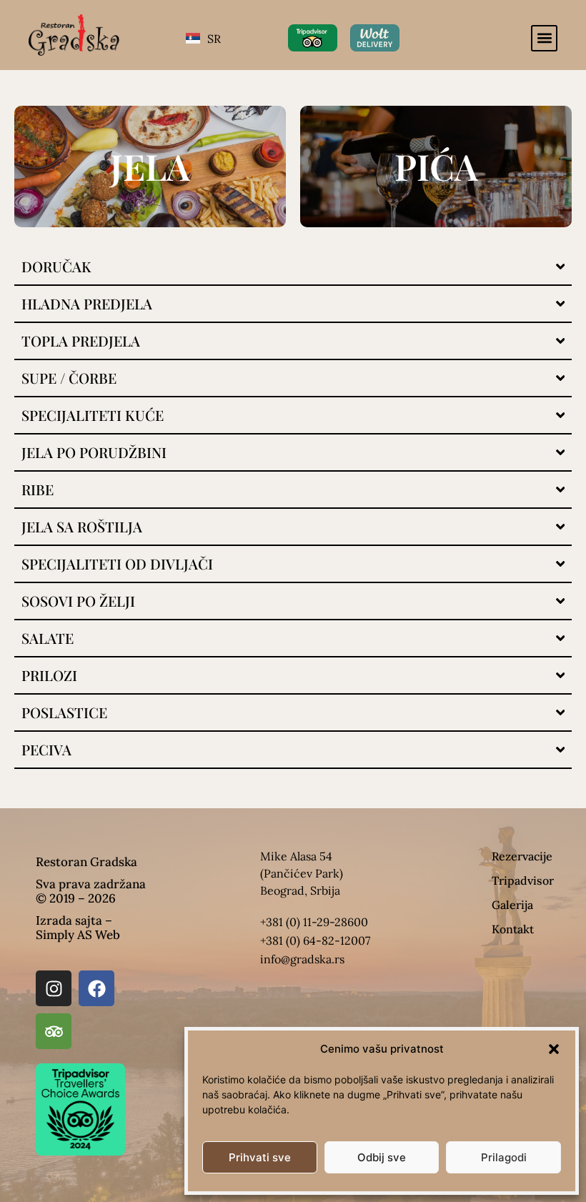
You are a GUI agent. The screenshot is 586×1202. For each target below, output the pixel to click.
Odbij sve (381, 1157)
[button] (554, 1049)
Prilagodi (504, 1157)
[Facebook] (96, 988)
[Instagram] (53, 988)
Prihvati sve (260, 1157)
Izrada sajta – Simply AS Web (78, 928)
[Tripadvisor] (53, 1031)
